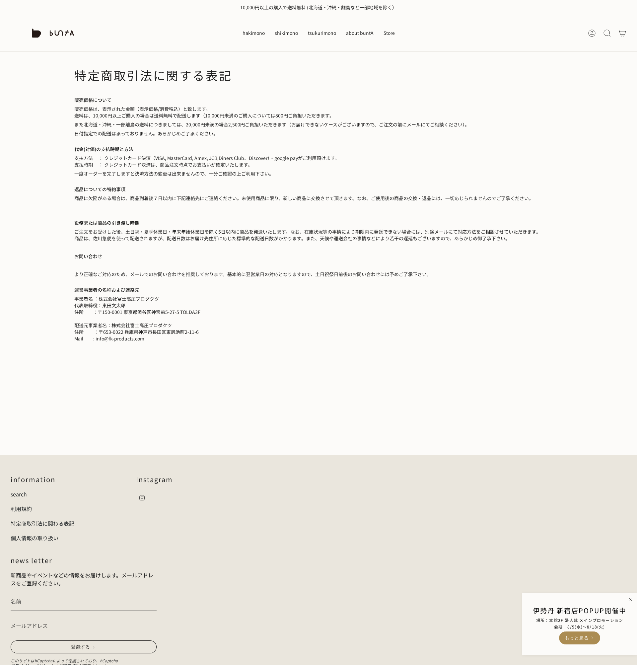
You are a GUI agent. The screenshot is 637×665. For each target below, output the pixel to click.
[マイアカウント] (592, 33)
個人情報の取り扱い (34, 538)
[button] (254, 33)
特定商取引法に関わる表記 (42, 523)
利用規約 (21, 509)
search (19, 494)
